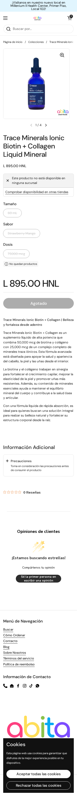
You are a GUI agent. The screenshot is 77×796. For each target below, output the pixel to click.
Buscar (8, 629)
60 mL (12, 213)
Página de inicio (12, 42)
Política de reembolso (19, 664)
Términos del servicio (18, 658)
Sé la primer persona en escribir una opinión (38, 579)
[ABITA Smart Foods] (37, 18)
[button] (69, 18)
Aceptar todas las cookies (38, 774)
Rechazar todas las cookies (38, 785)
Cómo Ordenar (14, 635)
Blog (6, 647)
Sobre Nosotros (14, 653)
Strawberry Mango (22, 233)
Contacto (10, 641)
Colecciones (36, 42)
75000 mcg (16, 254)
